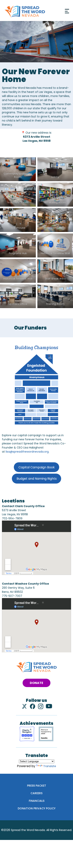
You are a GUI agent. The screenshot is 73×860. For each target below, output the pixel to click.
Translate (49, 766)
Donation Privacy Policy (36, 808)
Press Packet (36, 786)
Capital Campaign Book (36, 467)
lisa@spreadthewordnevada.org (27, 452)
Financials (36, 801)
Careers (36, 793)
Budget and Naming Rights (37, 478)
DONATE (36, 683)
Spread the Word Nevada (28, 830)
